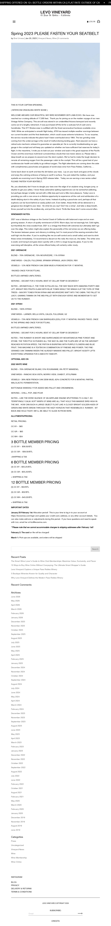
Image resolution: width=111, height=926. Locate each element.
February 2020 (17, 809)
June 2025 (15, 647)
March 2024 (16, 705)
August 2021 (16, 792)
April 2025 (15, 655)
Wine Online (16, 862)
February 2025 (17, 659)
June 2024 (15, 692)
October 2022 (17, 763)
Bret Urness (19, 38)
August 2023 (16, 726)
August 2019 (16, 826)
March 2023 (16, 742)
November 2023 (18, 717)
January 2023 (17, 751)
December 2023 (18, 713)
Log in (92, 21)
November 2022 (18, 759)
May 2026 (15, 601)
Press (13, 841)
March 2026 (16, 609)
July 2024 (15, 688)
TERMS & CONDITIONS (21, 892)
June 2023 (15, 730)
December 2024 (18, 667)
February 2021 (17, 797)
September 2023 (18, 721)
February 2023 (17, 747)
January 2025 (17, 663)
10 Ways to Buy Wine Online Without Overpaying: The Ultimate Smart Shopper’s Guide (48, 565)
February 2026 (17, 613)
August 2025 (16, 638)
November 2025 (18, 626)
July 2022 (15, 776)
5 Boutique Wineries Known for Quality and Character (34, 573)
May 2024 (15, 697)
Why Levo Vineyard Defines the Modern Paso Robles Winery (37, 578)
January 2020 (17, 813)
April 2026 (15, 605)
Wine (54, 38)
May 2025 (15, 651)
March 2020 (16, 805)
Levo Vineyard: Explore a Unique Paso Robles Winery (34, 569)
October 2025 (17, 630)
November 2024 (18, 672)
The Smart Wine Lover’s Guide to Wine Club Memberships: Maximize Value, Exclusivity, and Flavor (53, 561)
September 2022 (18, 767)
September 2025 (18, 634)
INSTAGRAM (16, 877)
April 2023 (15, 738)
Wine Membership (19, 858)
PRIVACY (15, 885)
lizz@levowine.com (38, 522)
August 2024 (16, 684)
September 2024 (18, 680)
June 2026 (15, 597)
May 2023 (15, 734)
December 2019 (18, 817)
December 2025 (18, 621)
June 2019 (15, 830)
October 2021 (17, 788)
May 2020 (15, 801)
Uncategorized (17, 845)
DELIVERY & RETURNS (21, 888)
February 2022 (17, 784)
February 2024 (17, 709)
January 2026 (17, 617)
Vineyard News (44, 38)
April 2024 (15, 701)
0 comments (63, 38)
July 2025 (15, 642)
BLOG (14, 882)
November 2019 (18, 822)
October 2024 (17, 676)
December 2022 (18, 755)
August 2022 (16, 772)
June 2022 (15, 780)
